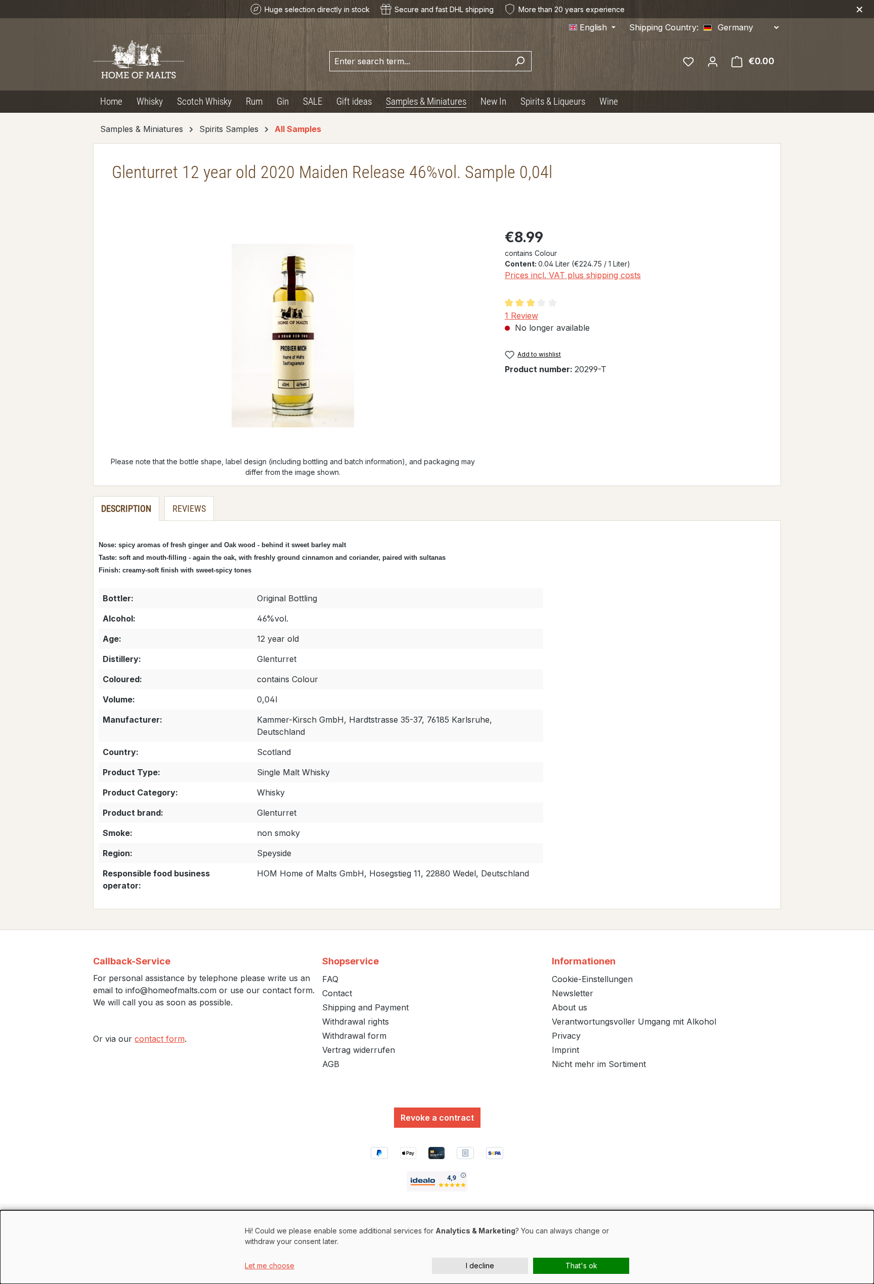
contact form (160, 1039)
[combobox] (418, 61)
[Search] (520, 61)
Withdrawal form (354, 1036)
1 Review (521, 316)
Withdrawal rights (355, 1021)
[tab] (126, 508)
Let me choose (269, 1265)
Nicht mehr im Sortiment (599, 1064)
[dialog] (437, 1247)
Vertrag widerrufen (358, 1050)
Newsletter (572, 993)
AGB (330, 1064)
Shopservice (350, 961)
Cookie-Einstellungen (592, 979)
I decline (480, 1265)
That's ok (581, 1265)
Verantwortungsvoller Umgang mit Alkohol (634, 1021)
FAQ (330, 979)
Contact (337, 993)
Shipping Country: (663, 27)
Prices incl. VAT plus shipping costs (573, 275)
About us (569, 1007)
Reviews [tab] (189, 508)
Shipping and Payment (365, 1007)
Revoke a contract (437, 1118)
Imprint (565, 1050)
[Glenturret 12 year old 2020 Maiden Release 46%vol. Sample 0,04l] (293, 335)
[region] (293, 335)
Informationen (584, 961)
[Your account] (713, 61)
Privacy (566, 1036)
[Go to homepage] (138, 59)
